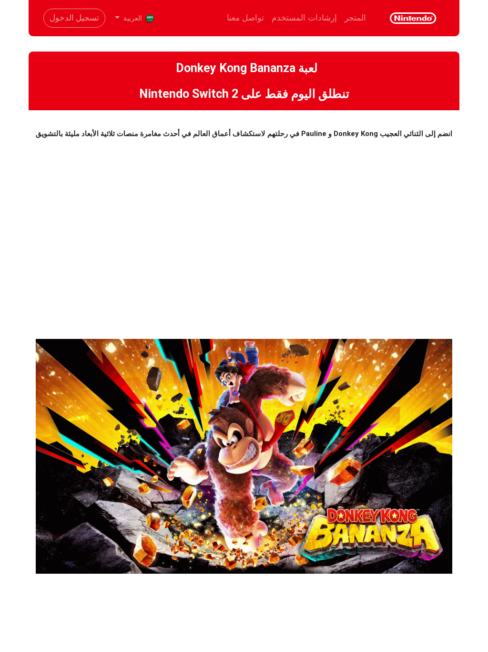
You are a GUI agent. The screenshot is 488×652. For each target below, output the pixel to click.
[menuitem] (355, 18)
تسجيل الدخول (74, 17)
